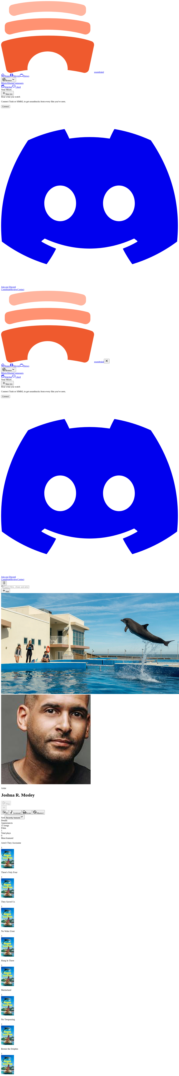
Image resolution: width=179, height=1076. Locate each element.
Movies (16, 76)
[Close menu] (106, 361)
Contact (20, 289)
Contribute (5, 289)
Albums (10, 83)
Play (8, 804)
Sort (10, 817)
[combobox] (15, 817)
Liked (18, 87)
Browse (9, 80)
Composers (18, 83)
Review (13, 289)
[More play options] (4, 807)
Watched (8, 87)
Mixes (4, 83)
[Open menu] (4, 583)
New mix (9, 94)
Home (7, 76)
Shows (26, 76)
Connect (5, 107)
